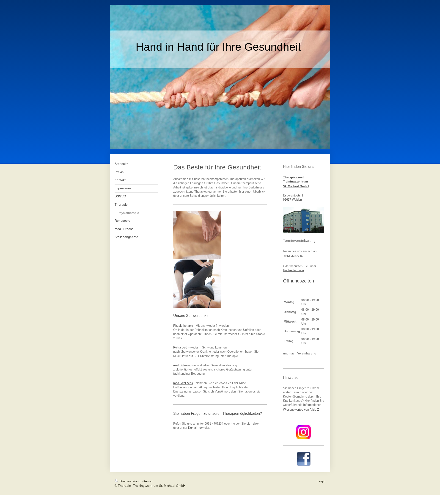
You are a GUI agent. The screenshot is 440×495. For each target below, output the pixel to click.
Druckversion (129, 481)
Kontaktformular (198, 427)
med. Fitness (182, 365)
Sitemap (147, 481)
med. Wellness (183, 383)
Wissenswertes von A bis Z (301, 409)
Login (321, 481)
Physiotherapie (183, 325)
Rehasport (180, 347)
